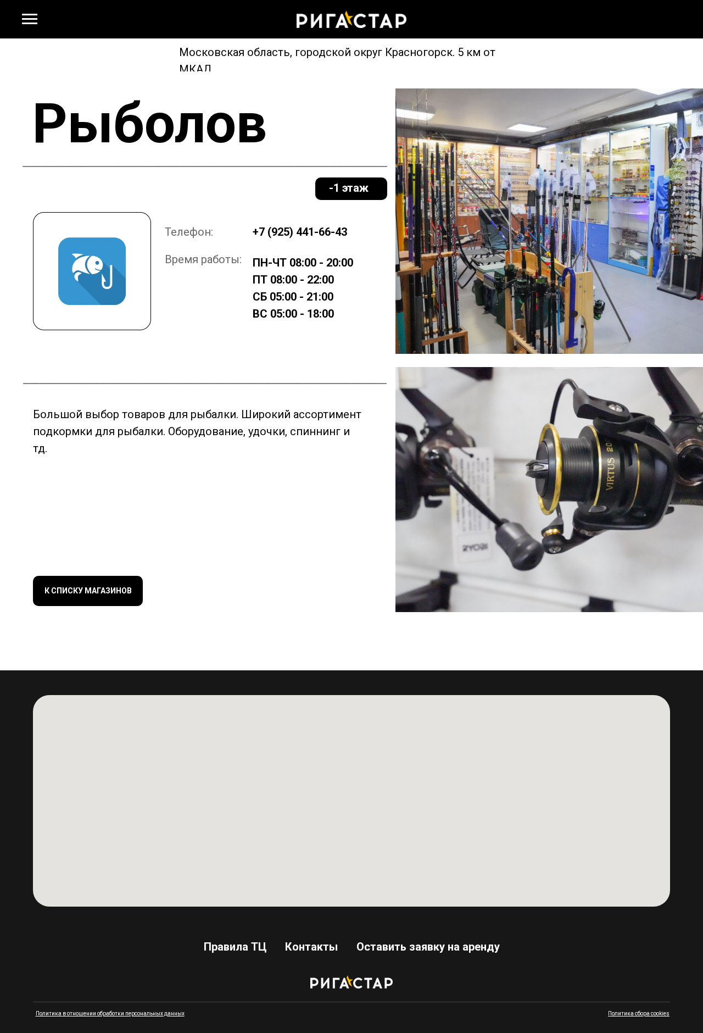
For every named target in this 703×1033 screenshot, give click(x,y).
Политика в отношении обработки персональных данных (110, 1013)
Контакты (311, 946)
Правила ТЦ (235, 946)
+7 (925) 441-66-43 (300, 231)
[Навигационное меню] (29, 19)
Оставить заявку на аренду (428, 946)
